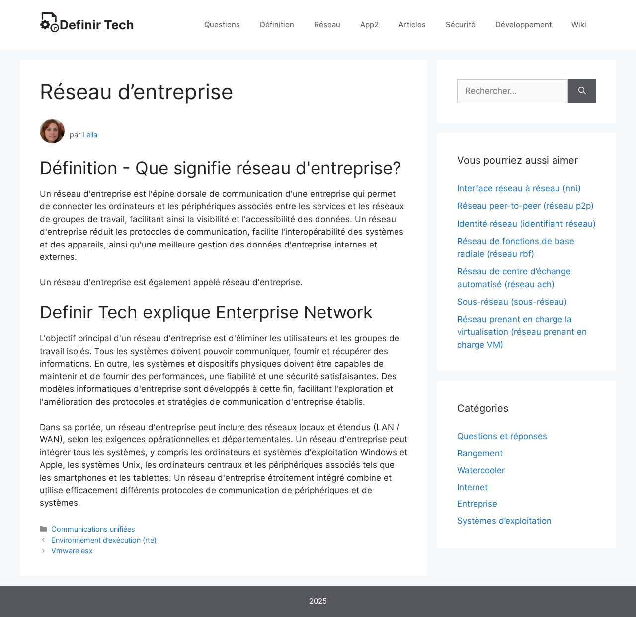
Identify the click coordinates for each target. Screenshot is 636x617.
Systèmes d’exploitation (504, 521)
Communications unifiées (93, 529)
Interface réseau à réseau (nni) (519, 188)
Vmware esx (72, 550)
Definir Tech (97, 24)
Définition (277, 24)
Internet (472, 487)
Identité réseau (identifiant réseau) (526, 224)
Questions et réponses (502, 436)
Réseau (327, 24)
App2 (369, 24)
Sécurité (461, 24)
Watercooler (481, 470)
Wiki (578, 24)
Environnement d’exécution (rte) (104, 540)
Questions (222, 24)
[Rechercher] (582, 91)
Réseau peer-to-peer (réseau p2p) (525, 206)
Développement (523, 24)
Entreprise (477, 504)
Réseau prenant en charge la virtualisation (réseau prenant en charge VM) (522, 332)
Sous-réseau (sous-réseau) (512, 302)
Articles (412, 24)
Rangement (480, 453)
